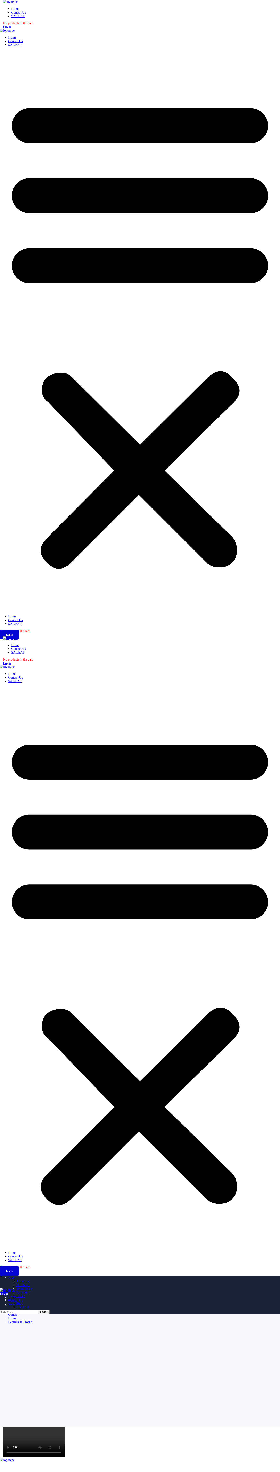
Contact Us (15, 41)
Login (7, 26)
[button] (140, 330)
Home (12, 37)
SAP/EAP (15, 45)
